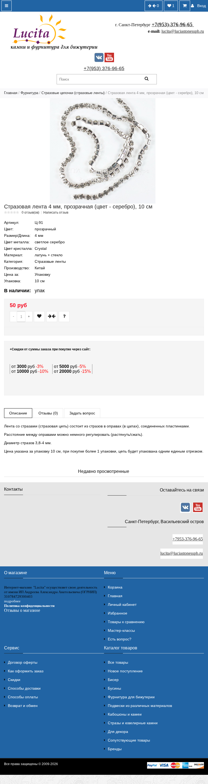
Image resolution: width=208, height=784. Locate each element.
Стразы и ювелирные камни (133, 723)
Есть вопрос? (119, 639)
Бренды (115, 749)
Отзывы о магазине (22, 610)
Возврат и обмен (23, 705)
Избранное (117, 613)
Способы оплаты (23, 697)
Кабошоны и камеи (125, 714)
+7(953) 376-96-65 (104, 68)
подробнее (12, 601)
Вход (201, 6)
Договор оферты (22, 662)
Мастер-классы (121, 630)
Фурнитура (29, 93)
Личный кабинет (122, 604)
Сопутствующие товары (129, 740)
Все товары (118, 662)
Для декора (118, 731)
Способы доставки (24, 688)
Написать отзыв (55, 212)
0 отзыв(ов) (30, 212)
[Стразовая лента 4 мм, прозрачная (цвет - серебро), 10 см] (102, 151)
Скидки (14, 679)
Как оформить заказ (25, 671)
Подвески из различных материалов (140, 705)
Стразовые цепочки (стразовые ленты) (73, 93)
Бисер (113, 679)
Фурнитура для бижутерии (131, 697)
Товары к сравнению (126, 622)
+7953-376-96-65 (188, 539)
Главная (10, 93)
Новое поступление (125, 671)
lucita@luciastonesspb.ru (182, 31)
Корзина (115, 587)
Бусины (114, 688)
